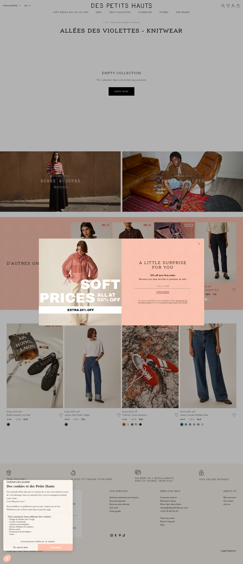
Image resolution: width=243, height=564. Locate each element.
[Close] (199, 244)
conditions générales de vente (173, 302)
